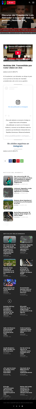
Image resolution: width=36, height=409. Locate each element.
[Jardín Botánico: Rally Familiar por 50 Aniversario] (9, 342)
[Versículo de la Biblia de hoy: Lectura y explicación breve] (26, 362)
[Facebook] (10, 161)
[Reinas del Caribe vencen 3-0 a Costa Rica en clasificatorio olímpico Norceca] (26, 381)
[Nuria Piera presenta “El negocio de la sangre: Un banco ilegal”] (8, 216)
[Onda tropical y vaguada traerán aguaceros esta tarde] (26, 322)
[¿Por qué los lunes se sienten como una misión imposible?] (9, 362)
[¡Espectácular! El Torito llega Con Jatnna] (9, 282)
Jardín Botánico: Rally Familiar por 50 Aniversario (9, 349)
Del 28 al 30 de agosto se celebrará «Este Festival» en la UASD (25, 351)
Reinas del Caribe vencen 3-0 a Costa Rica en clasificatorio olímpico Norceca (26, 389)
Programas (17, 217)
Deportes (22, 394)
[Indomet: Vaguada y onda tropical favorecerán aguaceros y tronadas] (8, 193)
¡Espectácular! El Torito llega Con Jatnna (8, 289)
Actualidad (23, 294)
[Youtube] (22, 406)
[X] (14, 161)
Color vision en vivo (12, 68)
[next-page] (7, 224)
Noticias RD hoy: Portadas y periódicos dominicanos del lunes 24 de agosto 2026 (8, 310)
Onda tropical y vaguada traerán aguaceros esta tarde (25, 330)
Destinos (16, 205)
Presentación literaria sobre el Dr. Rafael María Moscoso (25, 290)
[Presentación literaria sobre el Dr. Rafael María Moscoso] (26, 282)
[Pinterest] (18, 161)
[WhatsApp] (22, 161)
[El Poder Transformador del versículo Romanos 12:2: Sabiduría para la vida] (9, 381)
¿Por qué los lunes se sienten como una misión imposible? (9, 370)
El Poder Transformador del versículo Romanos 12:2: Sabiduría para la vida (9, 390)
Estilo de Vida (6, 374)
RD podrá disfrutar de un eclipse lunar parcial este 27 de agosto (26, 309)
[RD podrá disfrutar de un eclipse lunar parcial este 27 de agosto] (26, 301)
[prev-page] (4, 224)
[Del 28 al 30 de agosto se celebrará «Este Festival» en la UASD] (26, 342)
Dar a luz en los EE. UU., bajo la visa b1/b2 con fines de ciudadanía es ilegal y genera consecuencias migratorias (23, 179)
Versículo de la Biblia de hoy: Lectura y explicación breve (26, 370)
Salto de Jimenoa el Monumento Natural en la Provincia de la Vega (9, 331)
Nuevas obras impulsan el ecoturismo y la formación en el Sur (23, 202)
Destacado (6, 24)
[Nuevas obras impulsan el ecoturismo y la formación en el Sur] (8, 204)
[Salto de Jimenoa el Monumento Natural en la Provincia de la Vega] (9, 322)
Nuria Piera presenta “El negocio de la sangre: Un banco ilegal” (22, 214)
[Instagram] (17, 406)
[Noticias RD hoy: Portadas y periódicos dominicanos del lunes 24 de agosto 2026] (9, 301)
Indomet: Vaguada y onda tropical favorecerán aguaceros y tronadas (23, 190)
